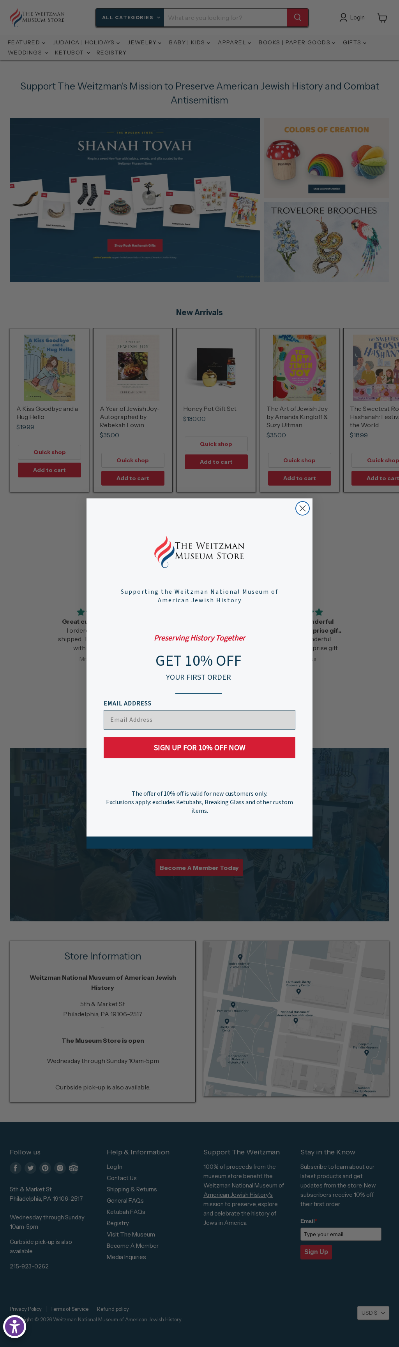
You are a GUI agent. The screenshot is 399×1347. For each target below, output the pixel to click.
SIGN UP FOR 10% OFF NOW (199, 747)
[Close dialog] (302, 508)
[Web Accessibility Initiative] (14, 1326)
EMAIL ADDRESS (128, 703)
